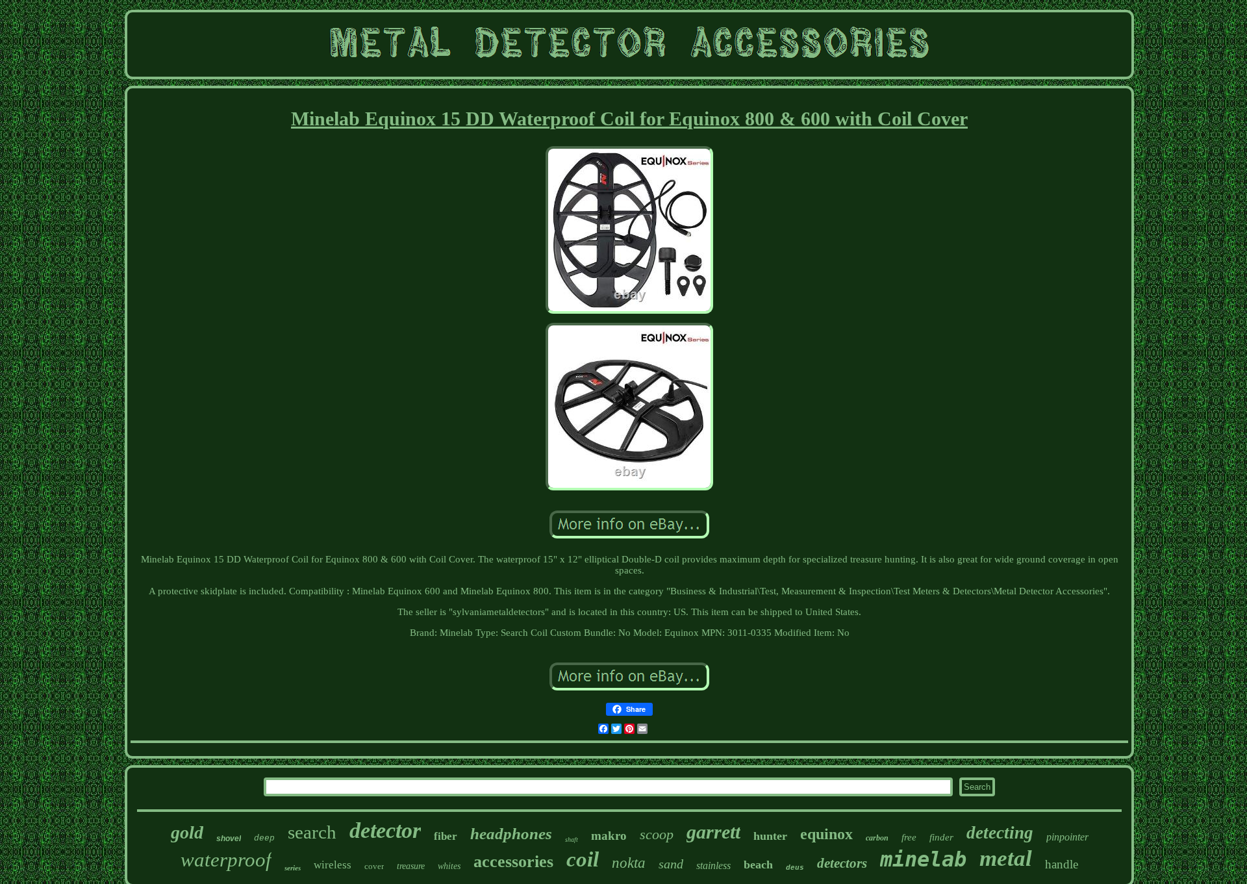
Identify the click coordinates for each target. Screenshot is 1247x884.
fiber (445, 836)
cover (374, 866)
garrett (713, 831)
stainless (713, 865)
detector (385, 830)
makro (609, 835)
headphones (511, 833)
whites (449, 866)
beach (758, 864)
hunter (770, 835)
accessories (513, 861)
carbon (877, 837)
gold (187, 832)
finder (941, 837)
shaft (571, 839)
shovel (228, 838)
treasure (411, 866)
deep (264, 838)
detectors (842, 863)
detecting (999, 832)
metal (1005, 858)
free (908, 837)
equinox (826, 834)
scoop (657, 834)
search (312, 832)
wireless (332, 865)
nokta (629, 863)
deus (795, 868)
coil (582, 859)
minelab (923, 859)
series (292, 868)
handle (1061, 864)
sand (671, 864)
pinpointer (1067, 836)
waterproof (226, 859)
